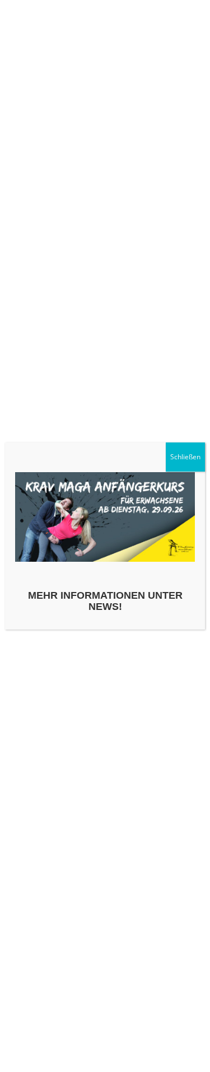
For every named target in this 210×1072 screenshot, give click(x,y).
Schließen (185, 457)
